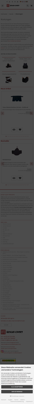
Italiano (22, 400)
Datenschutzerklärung (17, 401)
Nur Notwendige (17, 391)
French (16, 400)
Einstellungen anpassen (17, 396)
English (10, 400)
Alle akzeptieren (17, 386)
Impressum (29, 401)
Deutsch (3, 400)
